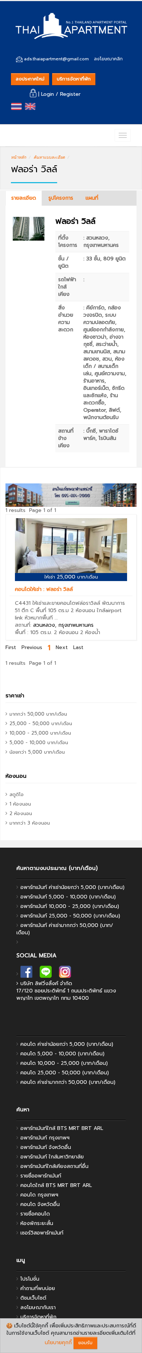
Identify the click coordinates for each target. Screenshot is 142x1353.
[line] (46, 974)
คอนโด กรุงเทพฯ (39, 1195)
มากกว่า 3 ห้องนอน (29, 822)
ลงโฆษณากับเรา (38, 1307)
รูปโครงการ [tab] (60, 198)
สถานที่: (54, 625)
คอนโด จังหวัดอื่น (40, 1204)
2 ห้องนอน (66, 632)
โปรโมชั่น (29, 1279)
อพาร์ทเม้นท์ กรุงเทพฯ (45, 1138)
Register (70, 94)
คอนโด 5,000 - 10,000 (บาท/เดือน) (62, 1054)
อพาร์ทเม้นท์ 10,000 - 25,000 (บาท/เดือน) (69, 906)
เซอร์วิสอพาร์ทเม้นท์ (41, 1233)
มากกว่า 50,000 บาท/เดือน (38, 714)
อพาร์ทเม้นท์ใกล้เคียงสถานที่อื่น (54, 1166)
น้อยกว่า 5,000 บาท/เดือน (37, 752)
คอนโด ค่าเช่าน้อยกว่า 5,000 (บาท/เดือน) (66, 1044)
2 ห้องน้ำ (90, 632)
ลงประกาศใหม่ (30, 78)
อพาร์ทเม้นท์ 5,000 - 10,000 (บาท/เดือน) (68, 897)
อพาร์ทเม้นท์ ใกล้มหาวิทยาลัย (52, 1157)
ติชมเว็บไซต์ (33, 1298)
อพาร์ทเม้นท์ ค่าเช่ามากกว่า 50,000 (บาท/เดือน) (64, 929)
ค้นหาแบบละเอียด (49, 157)
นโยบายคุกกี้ (58, 1342)
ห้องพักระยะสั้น (36, 1223)
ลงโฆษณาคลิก (108, 59)
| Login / (48, 94)
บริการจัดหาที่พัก (74, 78)
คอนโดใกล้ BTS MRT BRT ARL (56, 1185)
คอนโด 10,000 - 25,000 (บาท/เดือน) (64, 1063)
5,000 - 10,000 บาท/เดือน (38, 742)
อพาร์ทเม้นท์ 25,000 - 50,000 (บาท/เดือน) (70, 916)
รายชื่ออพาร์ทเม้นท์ (40, 1176)
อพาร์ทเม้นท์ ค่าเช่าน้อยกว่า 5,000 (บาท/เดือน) (72, 887)
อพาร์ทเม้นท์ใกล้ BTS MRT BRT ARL (61, 1128)
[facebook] (26, 974)
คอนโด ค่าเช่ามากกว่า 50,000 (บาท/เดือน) (67, 1082)
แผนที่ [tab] (92, 198)
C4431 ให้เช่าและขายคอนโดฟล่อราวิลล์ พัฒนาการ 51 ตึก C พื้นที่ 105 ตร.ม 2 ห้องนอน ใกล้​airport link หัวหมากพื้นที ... (70, 610)
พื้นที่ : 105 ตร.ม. (33, 632)
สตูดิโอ (16, 794)
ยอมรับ (85, 1342)
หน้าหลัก (18, 157)
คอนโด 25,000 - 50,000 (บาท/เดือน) (64, 1073)
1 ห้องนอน (20, 803)
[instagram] (65, 974)
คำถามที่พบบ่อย (37, 1288)
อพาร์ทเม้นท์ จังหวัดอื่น (45, 1147)
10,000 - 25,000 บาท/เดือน (40, 733)
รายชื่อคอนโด (35, 1214)
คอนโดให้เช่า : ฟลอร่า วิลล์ (44, 589)
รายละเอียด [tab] (23, 198)
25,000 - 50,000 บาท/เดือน (40, 723)
